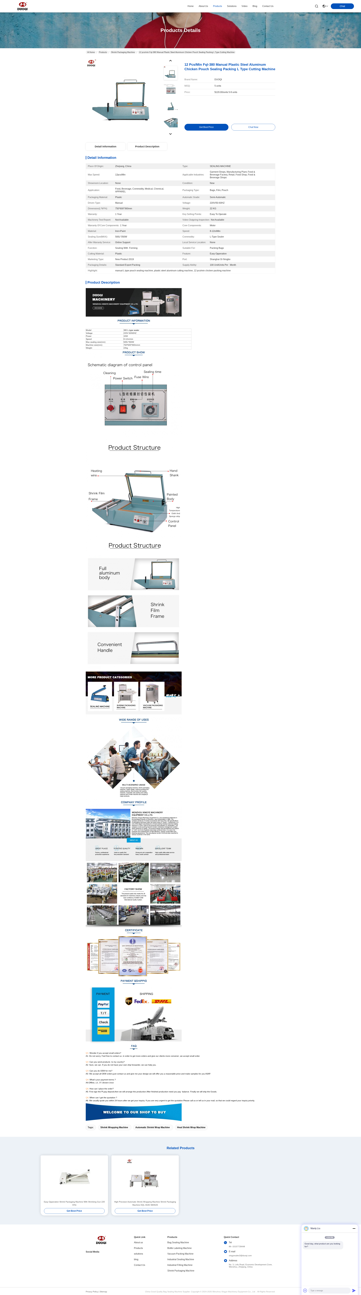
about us (203, 6)
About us (138, 1242)
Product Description (147, 146)
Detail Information (105, 146)
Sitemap (103, 1291)
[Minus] (354, 1228)
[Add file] (305, 1290)
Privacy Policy (92, 1291)
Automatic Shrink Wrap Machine (152, 1127)
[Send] (354, 1290)
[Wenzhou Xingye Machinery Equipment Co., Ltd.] (22, 6)
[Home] (101, 1243)
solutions (231, 6)
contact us (267, 6)
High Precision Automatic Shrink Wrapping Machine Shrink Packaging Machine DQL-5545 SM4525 (145, 1203)
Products (103, 52)
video (244, 6)
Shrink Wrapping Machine (114, 1127)
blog (255, 6)
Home (191, 6)
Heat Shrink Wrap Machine (191, 1127)
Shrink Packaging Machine (123, 52)
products (217, 6)
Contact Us (139, 1265)
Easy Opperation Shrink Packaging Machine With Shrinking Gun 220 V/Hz (74, 1203)
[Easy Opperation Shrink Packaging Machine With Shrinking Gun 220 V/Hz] (74, 1178)
